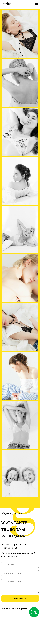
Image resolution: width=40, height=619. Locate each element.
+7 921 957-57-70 (9, 548)
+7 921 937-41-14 (9, 556)
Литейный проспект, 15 (13, 544)
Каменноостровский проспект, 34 (18, 553)
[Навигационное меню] (36, 4)
